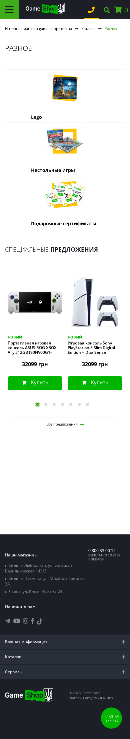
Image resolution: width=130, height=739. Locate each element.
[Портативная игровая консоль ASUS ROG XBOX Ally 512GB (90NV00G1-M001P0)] (35, 303)
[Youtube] (16, 621)
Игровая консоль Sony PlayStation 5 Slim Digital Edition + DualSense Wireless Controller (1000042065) (91, 352)
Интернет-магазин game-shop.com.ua (38, 28)
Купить (39, 382)
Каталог (88, 28)
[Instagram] (25, 621)
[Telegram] (7, 621)
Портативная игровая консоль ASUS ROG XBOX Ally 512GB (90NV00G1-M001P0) (32, 350)
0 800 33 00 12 (102, 550)
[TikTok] (39, 622)
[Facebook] (32, 621)
